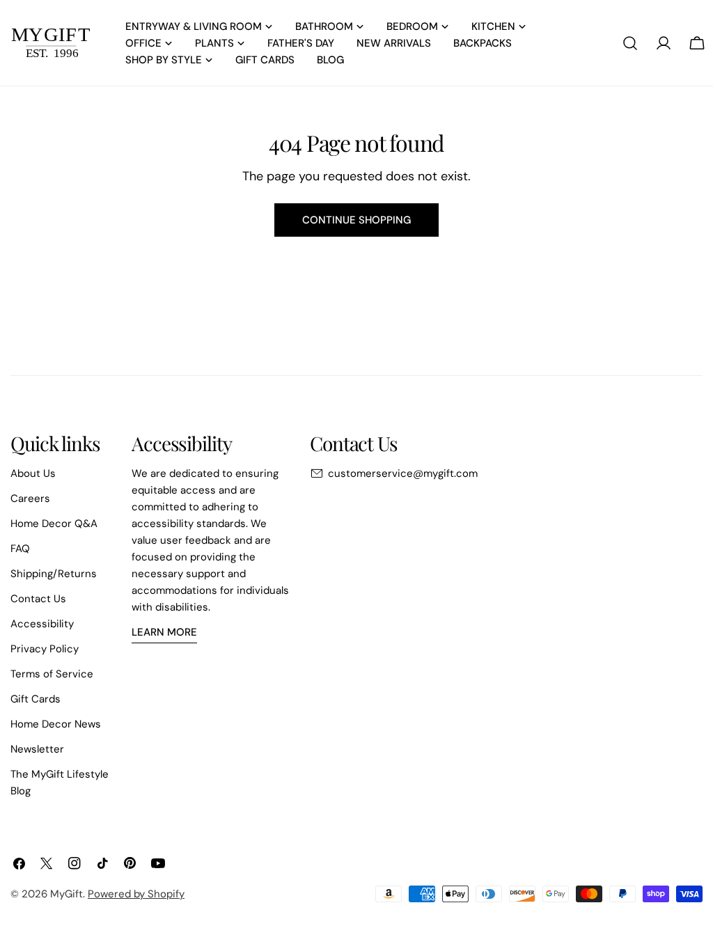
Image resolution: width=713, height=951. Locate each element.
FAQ (20, 549)
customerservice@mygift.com (403, 473)
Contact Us (38, 599)
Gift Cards (35, 699)
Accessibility (42, 624)
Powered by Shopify (136, 894)
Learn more (164, 632)
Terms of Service (51, 674)
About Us (33, 473)
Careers (30, 498)
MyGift (66, 894)
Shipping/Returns (53, 574)
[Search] (630, 43)
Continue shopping (356, 220)
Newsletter (37, 749)
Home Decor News (55, 724)
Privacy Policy (44, 649)
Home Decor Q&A (53, 523)
